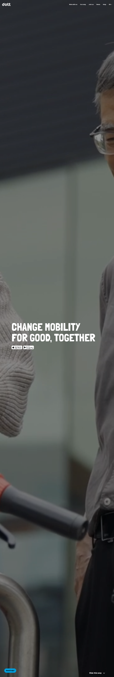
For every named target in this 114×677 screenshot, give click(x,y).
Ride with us (73, 4)
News (98, 4)
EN (110, 4)
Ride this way (95, 673)
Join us (91, 4)
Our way (83, 4)
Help (104, 4)
